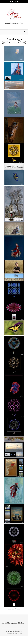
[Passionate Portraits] (14, 15)
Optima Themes (18, 633)
